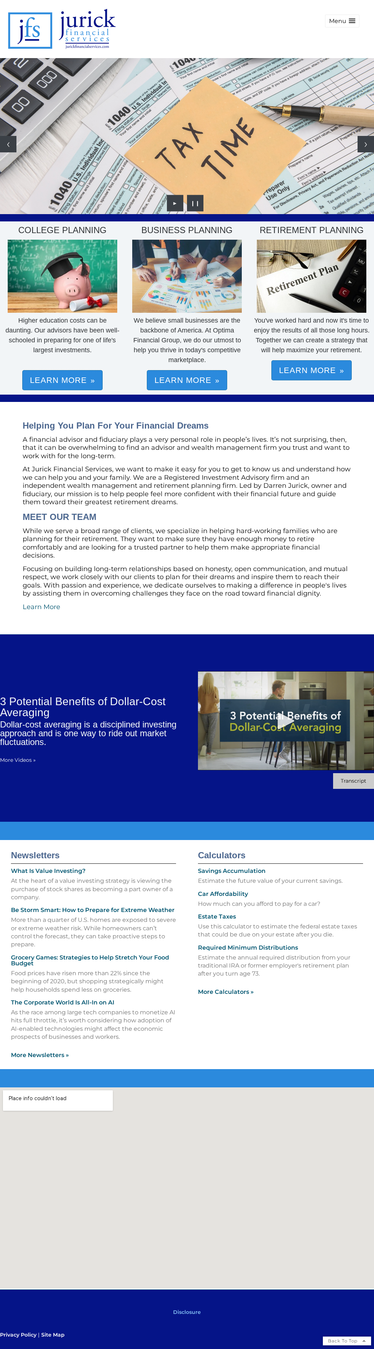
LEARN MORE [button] (58, 380)
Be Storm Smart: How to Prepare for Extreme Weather (93, 910)
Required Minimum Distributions (248, 947)
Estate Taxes (217, 916)
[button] (342, 21)
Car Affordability (223, 893)
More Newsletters (40, 1055)
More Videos (18, 760)
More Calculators (226, 991)
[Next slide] (366, 144)
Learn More (41, 607)
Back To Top (343, 1341)
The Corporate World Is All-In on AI (62, 1002)
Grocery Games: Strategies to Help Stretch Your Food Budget (90, 960)
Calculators (221, 855)
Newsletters (35, 855)
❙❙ (195, 203)
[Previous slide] (8, 144)
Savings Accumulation (232, 870)
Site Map (53, 1334)
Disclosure (187, 1312)
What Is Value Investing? (48, 870)
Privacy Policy (18, 1334)
